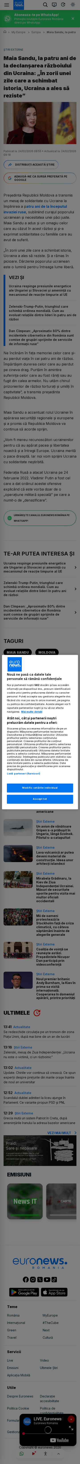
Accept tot (40, 798)
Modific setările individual (40, 787)
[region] (40, 732)
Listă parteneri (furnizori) (23, 773)
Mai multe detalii (31, 712)
